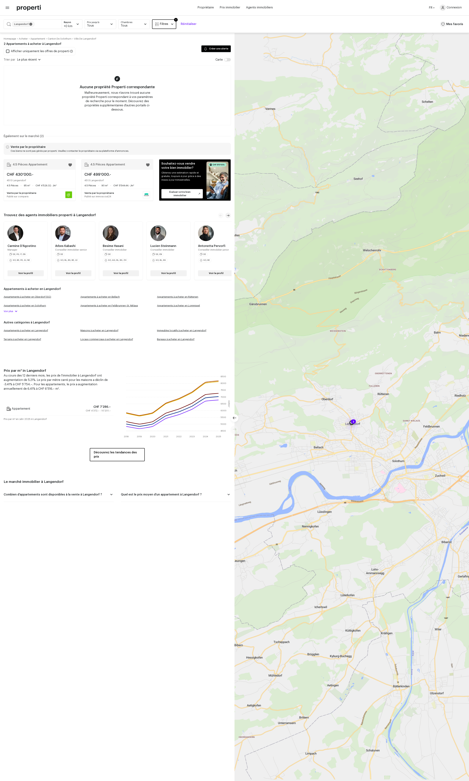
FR (430, 7)
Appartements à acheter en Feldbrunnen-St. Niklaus (109, 305)
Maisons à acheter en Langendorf (99, 330)
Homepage (10, 39)
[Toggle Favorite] (70, 165)
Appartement (37, 39)
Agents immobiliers (259, 7)
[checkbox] (37, 51)
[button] (43, 24)
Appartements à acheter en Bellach (100, 297)
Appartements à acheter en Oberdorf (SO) (27, 297)
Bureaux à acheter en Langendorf (175, 339)
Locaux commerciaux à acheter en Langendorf (106, 339)
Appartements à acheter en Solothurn (25, 305)
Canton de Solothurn (59, 39)
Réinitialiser (188, 24)
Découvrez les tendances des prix (115, 454)
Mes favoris (454, 24)
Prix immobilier (230, 7)
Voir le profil (25, 273)
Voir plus (8, 311)
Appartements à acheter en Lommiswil (178, 305)
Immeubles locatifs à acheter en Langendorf (181, 330)
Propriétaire (205, 7)
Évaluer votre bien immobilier (180, 194)
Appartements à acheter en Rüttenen (177, 297)
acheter (23, 39)
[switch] (223, 60)
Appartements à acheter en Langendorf (26, 330)
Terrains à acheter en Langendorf (22, 339)
